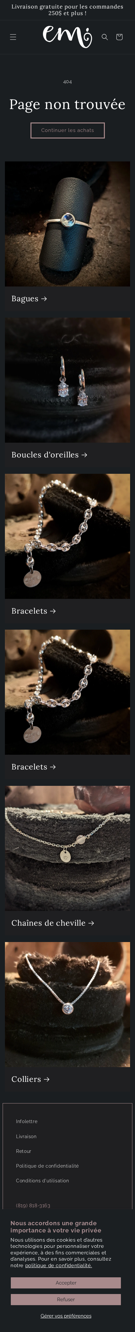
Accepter (66, 1283)
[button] (13, 37)
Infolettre (26, 1121)
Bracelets (29, 611)
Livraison (26, 1136)
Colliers (26, 1079)
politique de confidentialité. (58, 1265)
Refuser (66, 1300)
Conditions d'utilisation (42, 1180)
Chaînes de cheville (48, 923)
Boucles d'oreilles (45, 455)
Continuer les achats (67, 130)
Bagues (25, 299)
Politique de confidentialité (47, 1166)
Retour (23, 1151)
